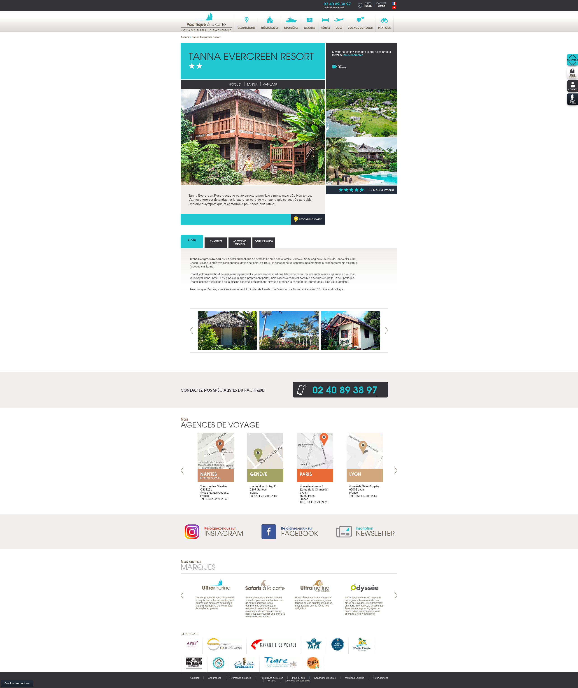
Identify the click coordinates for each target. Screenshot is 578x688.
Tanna (252, 84)
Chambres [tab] (216, 241)
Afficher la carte (310, 219)
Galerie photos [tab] (264, 241)
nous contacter (353, 55)
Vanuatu (270, 84)
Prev (191, 330)
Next (386, 330)
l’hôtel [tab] (192, 239)
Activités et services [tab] (239, 242)
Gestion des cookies (17, 683)
